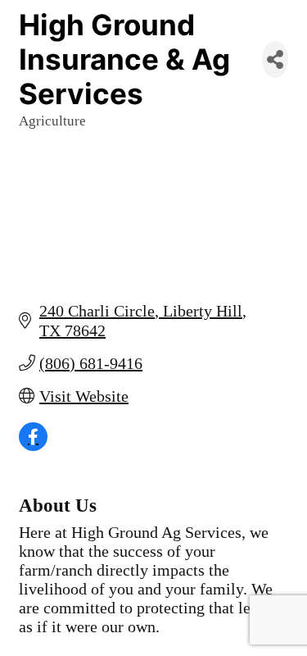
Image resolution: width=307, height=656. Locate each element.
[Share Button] (275, 59)
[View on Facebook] (33, 445)
